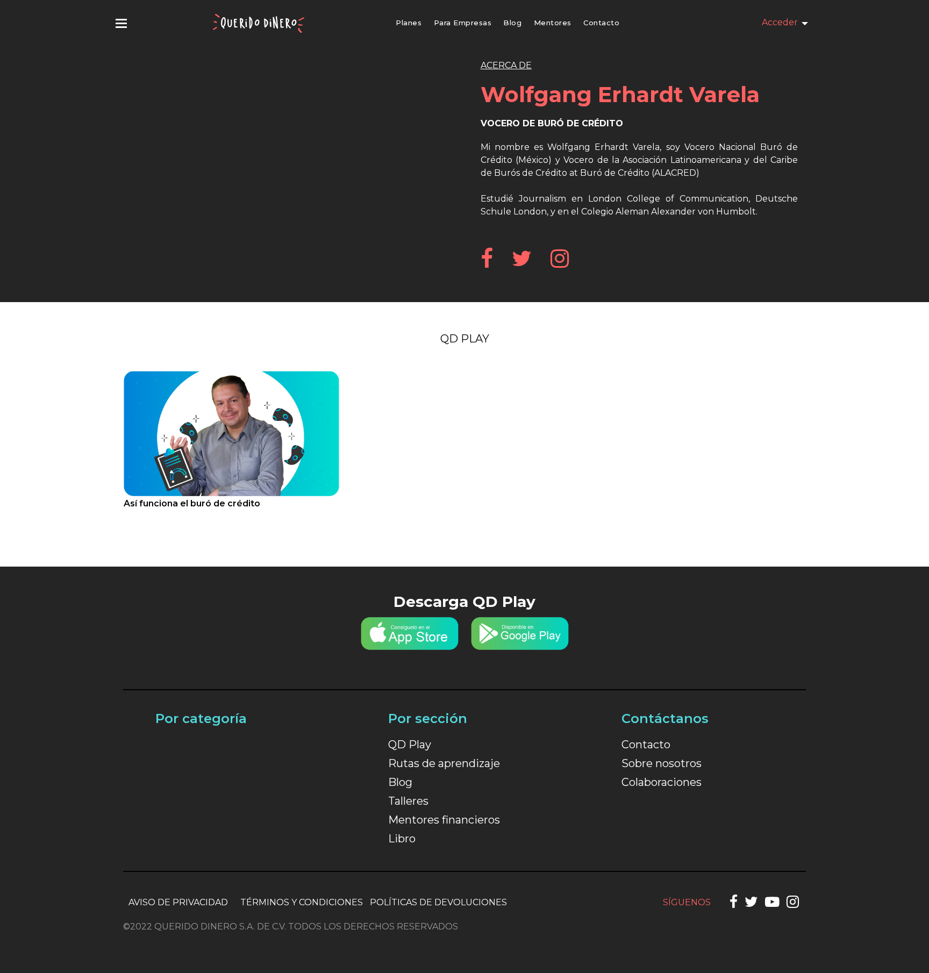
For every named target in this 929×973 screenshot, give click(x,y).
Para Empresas (463, 22)
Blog (512, 22)
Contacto (601, 22)
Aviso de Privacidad (178, 902)
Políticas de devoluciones (438, 902)
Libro (402, 838)
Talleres (408, 801)
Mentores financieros (444, 819)
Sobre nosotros (661, 763)
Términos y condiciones (301, 902)
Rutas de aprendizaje (444, 763)
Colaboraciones (661, 782)
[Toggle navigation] (121, 23)
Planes (408, 22)
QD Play (464, 338)
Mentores (552, 22)
